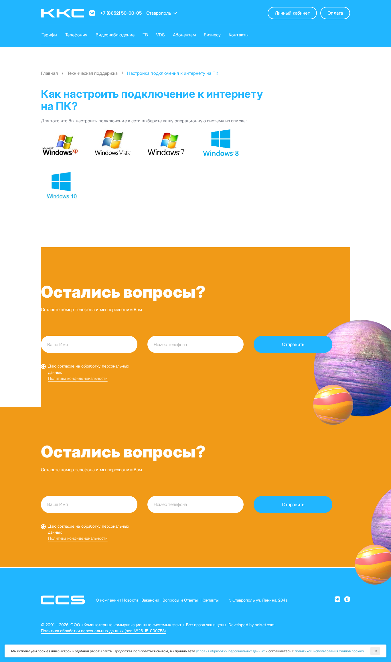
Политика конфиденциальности (78, 378)
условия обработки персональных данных (230, 651)
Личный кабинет (292, 13)
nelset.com (265, 624)
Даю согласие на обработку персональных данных (88, 369)
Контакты (210, 600)
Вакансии (150, 600)
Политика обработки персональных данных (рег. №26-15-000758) (103, 630)
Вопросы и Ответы (180, 600)
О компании (107, 600)
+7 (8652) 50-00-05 (121, 13)
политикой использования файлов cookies (329, 651)
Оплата (335, 13)
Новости (130, 600)
